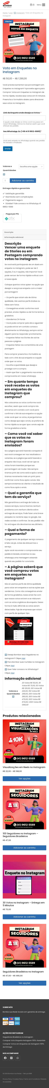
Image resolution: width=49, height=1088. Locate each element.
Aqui (23, 658)
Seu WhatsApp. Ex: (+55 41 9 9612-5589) (22, 131)
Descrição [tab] (8, 232)
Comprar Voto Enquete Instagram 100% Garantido (24, 1040)
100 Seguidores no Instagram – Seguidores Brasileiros (20, 835)
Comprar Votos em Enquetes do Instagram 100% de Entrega (23, 1045)
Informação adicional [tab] (13, 237)
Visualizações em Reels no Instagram (24, 767)
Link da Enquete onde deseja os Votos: (22, 113)
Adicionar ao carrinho (23, 180)
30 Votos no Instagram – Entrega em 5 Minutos (24, 904)
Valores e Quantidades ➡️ (9, 170)
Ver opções (24, 778)
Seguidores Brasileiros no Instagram (23, 971)
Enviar (8, 148)
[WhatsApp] (17, 1058)
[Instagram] (11, 1058)
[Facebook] (5, 1058)
